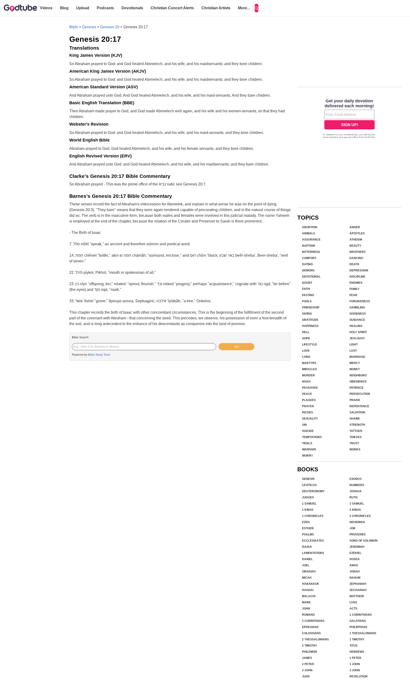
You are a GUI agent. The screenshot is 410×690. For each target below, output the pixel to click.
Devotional (311, 276)
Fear (353, 295)
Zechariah (358, 590)
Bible (73, 27)
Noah (306, 381)
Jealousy (357, 338)
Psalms (308, 534)
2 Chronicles (360, 516)
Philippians (358, 627)
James (307, 658)
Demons (308, 270)
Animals (308, 233)
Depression (358, 270)
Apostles (357, 233)
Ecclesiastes (313, 540)
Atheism (355, 239)
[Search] (256, 8)
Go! (236, 346)
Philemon (309, 651)
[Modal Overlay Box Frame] (349, 119)
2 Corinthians (313, 621)
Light (353, 344)
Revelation (358, 676)
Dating (307, 264)
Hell (305, 332)
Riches (307, 412)
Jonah (354, 571)
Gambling (357, 307)
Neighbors (358, 375)
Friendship (310, 307)
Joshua (355, 491)
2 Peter (308, 664)
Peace (307, 394)
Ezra (306, 522)
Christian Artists (215, 8)
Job (352, 528)
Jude (306, 676)
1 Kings (307, 509)
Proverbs (357, 534)
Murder (308, 375)
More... (244, 8)
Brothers (357, 252)
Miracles (309, 369)
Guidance (357, 319)
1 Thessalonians (362, 633)
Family (354, 289)
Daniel (307, 559)
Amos (353, 565)
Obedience (358, 381)
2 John (307, 670)
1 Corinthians (360, 614)
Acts (353, 608)
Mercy (354, 363)
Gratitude (310, 319)
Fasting (308, 295)
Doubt (307, 282)
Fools (307, 301)
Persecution (359, 394)
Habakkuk (310, 584)
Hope (306, 338)
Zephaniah (357, 584)
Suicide (308, 431)
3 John (354, 670)
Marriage (357, 357)
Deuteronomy (313, 491)
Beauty (355, 245)
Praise (354, 400)
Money (354, 369)
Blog (64, 8)
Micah (307, 577)
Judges (308, 497)
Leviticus (309, 485)
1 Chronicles (312, 516)
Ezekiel (355, 553)
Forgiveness (359, 301)
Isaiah (307, 546)
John (306, 608)
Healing (355, 326)
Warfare (309, 449)
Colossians (311, 633)
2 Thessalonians (315, 639)
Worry (307, 455)
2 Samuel (356, 503)
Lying (306, 357)
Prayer (308, 406)
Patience (356, 387)
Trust (354, 443)
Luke (353, 602)
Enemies (355, 282)
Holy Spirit (358, 332)
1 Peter (355, 658)
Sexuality (310, 418)
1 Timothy (356, 639)
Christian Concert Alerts (172, 8)
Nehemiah (357, 522)
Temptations (312, 437)
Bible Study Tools (99, 354)
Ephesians (310, 627)
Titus (353, 645)
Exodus (355, 479)
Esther (308, 528)
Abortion (309, 227)
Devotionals (132, 8)
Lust (353, 350)
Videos (46, 8)
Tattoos (355, 431)
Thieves (355, 437)
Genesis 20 (109, 27)
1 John (354, 664)
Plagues (309, 400)
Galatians (357, 621)
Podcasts (105, 8)
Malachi (308, 596)
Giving (307, 313)
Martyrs (309, 363)
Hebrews (356, 651)
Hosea (354, 559)
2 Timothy (309, 645)
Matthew (356, 596)
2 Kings (355, 509)
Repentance (359, 406)
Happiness (310, 326)
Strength (357, 424)
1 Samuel (309, 503)
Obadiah (309, 571)
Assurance (311, 239)
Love (306, 350)
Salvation (357, 412)
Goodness (357, 313)
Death (354, 264)
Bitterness (311, 252)
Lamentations (313, 553)
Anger (354, 227)
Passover (310, 387)
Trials (307, 443)
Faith (306, 289)
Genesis (89, 27)
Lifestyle (309, 344)
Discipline (357, 276)
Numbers (356, 485)
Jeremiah (356, 546)
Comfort (309, 258)
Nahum (354, 577)
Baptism (308, 245)
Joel (305, 565)
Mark (306, 602)
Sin (304, 424)
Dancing (356, 258)
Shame (354, 418)
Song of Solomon (363, 540)
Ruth (353, 497)
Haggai (307, 590)
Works (354, 449)
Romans (308, 614)
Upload (82, 8)
